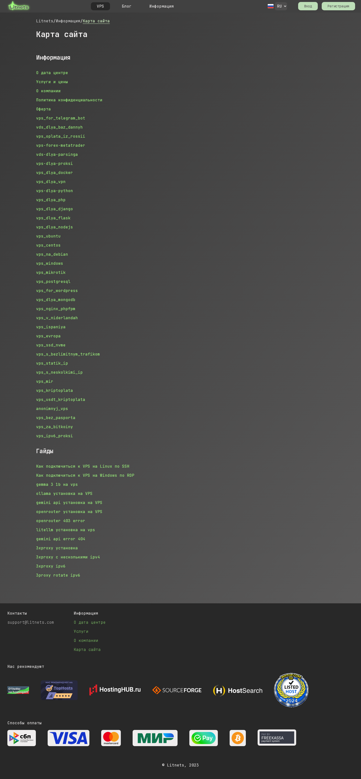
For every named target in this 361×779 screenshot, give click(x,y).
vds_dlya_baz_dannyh (59, 127)
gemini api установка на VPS (69, 502)
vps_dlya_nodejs (54, 227)
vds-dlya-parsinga (57, 154)
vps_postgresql (53, 281)
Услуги (81, 631)
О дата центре (52, 72)
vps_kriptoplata (54, 390)
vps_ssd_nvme (51, 345)
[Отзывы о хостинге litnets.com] (18, 690)
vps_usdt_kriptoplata (60, 399)
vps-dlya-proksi (54, 163)
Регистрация (338, 6)
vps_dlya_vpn (51, 181)
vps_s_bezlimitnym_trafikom (68, 354)
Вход (308, 6)
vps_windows (49, 263)
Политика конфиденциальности (69, 100)
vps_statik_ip (52, 363)
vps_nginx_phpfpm (55, 308)
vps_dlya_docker (54, 172)
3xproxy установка (57, 548)
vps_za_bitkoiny (54, 426)
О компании (48, 90)
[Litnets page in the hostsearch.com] (237, 691)
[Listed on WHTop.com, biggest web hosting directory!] (291, 691)
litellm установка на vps (65, 529)
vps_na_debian (52, 254)
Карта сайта (96, 21)
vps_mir (44, 381)
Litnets (44, 21)
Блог (127, 6)
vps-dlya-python (54, 190)
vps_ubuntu (48, 236)
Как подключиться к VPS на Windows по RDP (85, 475)
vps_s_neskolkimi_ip (59, 372)
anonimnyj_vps (52, 408)
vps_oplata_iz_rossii (60, 136)
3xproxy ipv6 (51, 566)
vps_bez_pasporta (55, 417)
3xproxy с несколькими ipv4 (68, 557)
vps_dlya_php (51, 199)
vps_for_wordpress (57, 290)
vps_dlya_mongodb (55, 299)
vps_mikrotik (51, 272)
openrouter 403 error (60, 520)
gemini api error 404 (60, 538)
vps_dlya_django (54, 208)
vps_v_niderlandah (57, 317)
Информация (68, 21)
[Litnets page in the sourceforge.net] (176, 691)
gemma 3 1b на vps (57, 484)
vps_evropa (48, 336)
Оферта (43, 109)
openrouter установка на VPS (69, 511)
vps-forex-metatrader (60, 145)
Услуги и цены (52, 81)
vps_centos (48, 245)
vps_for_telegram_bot (60, 118)
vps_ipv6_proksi (54, 435)
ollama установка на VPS (64, 493)
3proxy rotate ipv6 (58, 575)
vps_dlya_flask (53, 218)
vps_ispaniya (51, 327)
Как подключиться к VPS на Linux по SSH (82, 466)
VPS (100, 6)
